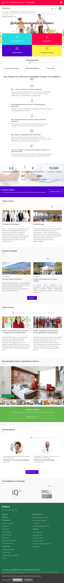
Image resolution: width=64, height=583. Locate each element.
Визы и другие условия (39, 520)
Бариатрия (5, 537)
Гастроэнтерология (8, 523)
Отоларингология (7, 543)
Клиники (31, 297)
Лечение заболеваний (8, 549)
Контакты (36, 546)
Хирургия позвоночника (9, 540)
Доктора (5, 514)
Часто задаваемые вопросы (41, 526)
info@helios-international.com (9, 16)
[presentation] (57, 62)
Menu (60, 8)
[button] (29, 62)
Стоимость (36, 523)
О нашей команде (38, 538)
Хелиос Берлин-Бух (8, 396)
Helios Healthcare (37, 532)
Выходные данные (38, 541)
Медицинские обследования (10, 555)
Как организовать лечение (40, 517)
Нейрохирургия (6, 532)
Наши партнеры (37, 535)
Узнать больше (6, 579)
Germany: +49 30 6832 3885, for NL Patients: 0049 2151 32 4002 (19, 12)
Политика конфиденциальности (42, 543)
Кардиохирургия (7, 534)
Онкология (5, 526)
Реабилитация (6, 552)
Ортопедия (5, 529)
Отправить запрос (55, 191)
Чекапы (4, 558)
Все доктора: (31, 472)
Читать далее (31, 2)
